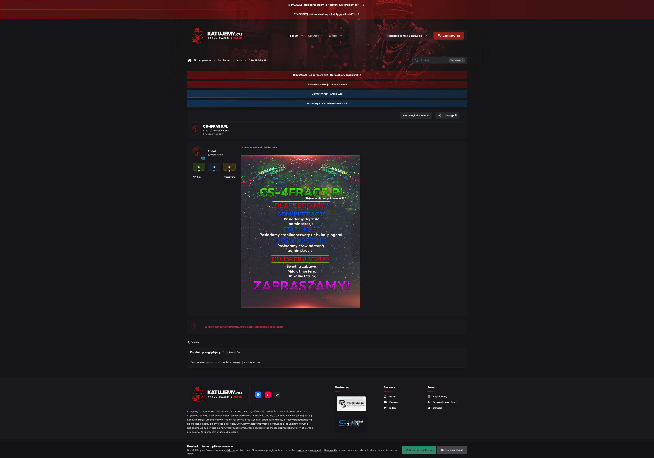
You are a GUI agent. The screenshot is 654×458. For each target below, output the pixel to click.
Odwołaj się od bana (445, 402)
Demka (393, 402)
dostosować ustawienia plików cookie (317, 450)
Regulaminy (440, 396)
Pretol (212, 151)
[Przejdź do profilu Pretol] (196, 130)
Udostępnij (450, 115)
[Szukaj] (416, 60)
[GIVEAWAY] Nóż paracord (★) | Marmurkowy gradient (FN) (324, 4)
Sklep (392, 407)
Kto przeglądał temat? (416, 115)
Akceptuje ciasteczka (420, 450)
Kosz (239, 60)
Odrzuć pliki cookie (451, 450)
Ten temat (455, 60)
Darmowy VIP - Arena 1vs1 (327, 93)
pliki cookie (231, 450)
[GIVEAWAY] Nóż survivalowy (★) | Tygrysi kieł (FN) (323, 14)
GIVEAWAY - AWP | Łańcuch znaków (327, 84)
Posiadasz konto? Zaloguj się (405, 35)
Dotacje (437, 407)
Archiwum (224, 60)
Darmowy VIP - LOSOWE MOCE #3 (327, 103)
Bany (392, 396)
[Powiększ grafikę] (300, 231)
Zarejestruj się (451, 35)
